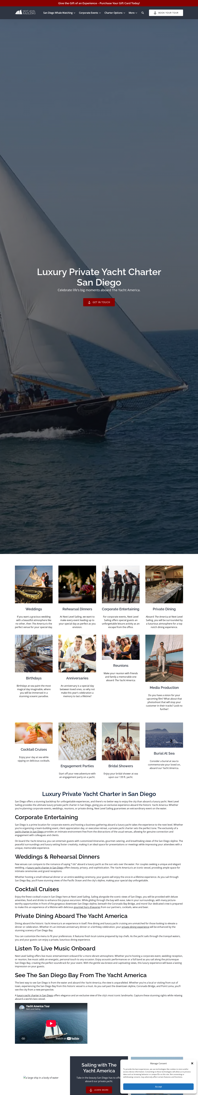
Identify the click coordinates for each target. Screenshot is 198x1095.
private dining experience (135, 926)
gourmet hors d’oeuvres (87, 907)
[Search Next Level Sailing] (142, 12)
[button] (192, 1063)
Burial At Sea (164, 753)
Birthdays (34, 678)
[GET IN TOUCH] (99, 294)
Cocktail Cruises (34, 749)
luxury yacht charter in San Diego (45, 867)
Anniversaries (77, 678)
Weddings (34, 609)
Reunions (120, 665)
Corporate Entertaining (120, 609)
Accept (158, 1086)
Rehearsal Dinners (77, 609)
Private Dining (164, 609)
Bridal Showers (120, 766)
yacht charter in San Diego (29, 831)
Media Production (164, 687)
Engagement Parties (77, 766)
